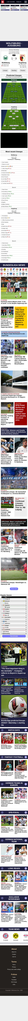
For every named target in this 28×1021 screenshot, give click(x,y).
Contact (14, 954)
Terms (14, 964)
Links (14, 984)
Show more (14, 588)
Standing (14, 70)
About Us (14, 952)
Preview (23, 70)
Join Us (14, 956)
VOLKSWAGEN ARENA (14, 52)
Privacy (14, 967)
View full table (14, 636)
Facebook (14, 979)
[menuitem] (3, 1)
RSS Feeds (14, 982)
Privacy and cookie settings (14, 969)
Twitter (14, 977)
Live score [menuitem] (11, 2)
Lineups (5, 70)
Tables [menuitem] (18, 2)
